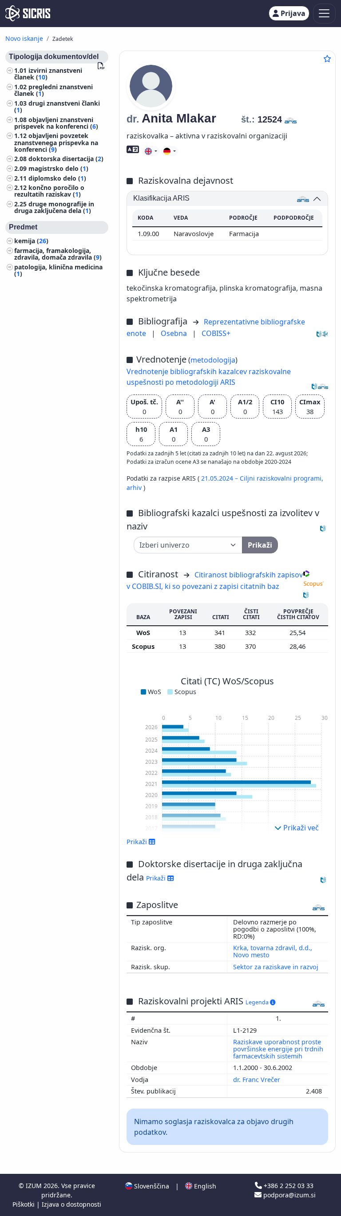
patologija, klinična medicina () (58, 270)
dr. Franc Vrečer (257, 1079)
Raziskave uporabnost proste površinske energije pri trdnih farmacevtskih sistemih (278, 1049)
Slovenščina (150, 1186)
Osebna (175, 333)
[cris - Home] (27, 13)
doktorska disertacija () (65, 158)
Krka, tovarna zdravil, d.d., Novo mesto (272, 951)
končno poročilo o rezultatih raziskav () (49, 190)
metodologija (212, 360)
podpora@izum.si (289, 1195)
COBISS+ (216, 333)
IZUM (35, 1185)
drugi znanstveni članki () (57, 106)
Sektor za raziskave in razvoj (275, 967)
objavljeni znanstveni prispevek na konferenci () (56, 122)
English (204, 1186)
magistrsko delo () (58, 168)
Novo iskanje (24, 38)
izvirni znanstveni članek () (48, 73)
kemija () (31, 241)
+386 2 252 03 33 (287, 1185)
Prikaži (156, 878)
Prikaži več (300, 828)
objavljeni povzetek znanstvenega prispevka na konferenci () (56, 142)
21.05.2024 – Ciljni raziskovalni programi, (262, 478)
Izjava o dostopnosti (71, 1204)
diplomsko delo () (57, 178)
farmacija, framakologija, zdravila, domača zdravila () (58, 253)
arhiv (135, 487)
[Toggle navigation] (324, 14)
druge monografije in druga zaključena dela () (54, 207)
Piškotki (24, 1204)
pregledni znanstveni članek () (53, 90)
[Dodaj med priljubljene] (327, 59)
